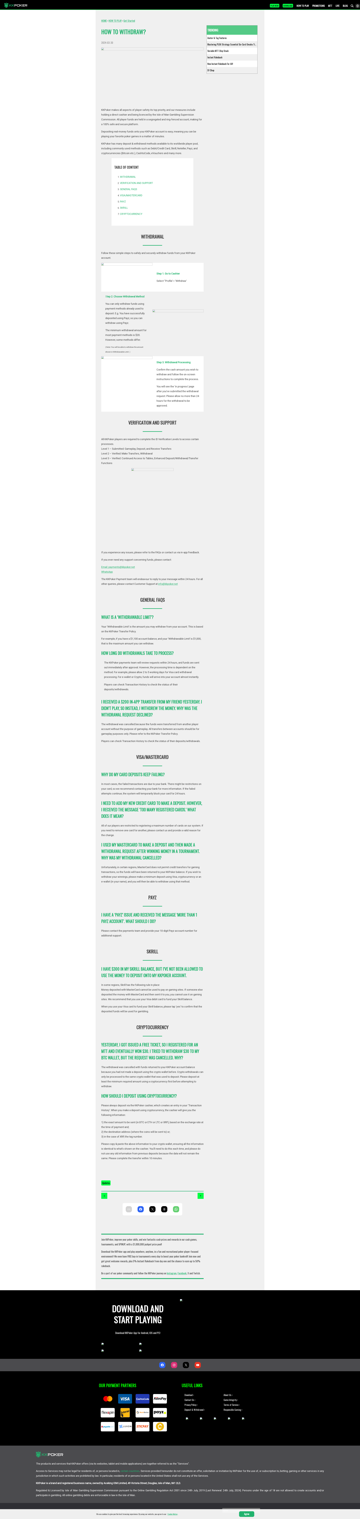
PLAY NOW (275, 5)
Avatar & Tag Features (217, 38)
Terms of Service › (232, 1405)
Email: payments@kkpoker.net (118, 567)
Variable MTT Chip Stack (218, 51)
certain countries (130, 1471)
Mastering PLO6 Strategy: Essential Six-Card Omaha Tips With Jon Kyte (238, 44)
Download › (189, 1395)
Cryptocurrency (131, 213)
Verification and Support (136, 183)
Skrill (124, 207)
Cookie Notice (172, 1514)
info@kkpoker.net (168, 583)
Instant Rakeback (214, 57)
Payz (123, 201)
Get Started (129, 20)
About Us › (228, 1395)
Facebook (182, 1273)
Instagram (171, 1273)
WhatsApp (107, 571)
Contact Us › (189, 1400)
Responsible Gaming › (233, 1409)
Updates (106, 1183)
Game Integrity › (231, 1400)
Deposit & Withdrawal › (194, 1409)
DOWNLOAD (287, 5)
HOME (104, 20)
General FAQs (128, 189)
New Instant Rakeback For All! (220, 64)
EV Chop (210, 70)
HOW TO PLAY (115, 20)
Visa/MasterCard (131, 195)
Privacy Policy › (191, 1405)
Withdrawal (128, 176)
